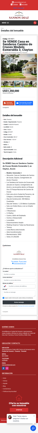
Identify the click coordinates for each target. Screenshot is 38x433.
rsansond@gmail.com (20, 263)
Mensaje (5, 289)
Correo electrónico (8, 277)
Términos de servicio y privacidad (26, 306)
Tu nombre (6, 271)
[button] (35, 55)
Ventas (5, 381)
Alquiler (5, 383)
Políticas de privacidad (9, 391)
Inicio (2, 28)
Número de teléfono (8, 283)
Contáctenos (7, 389)
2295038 (15, 4)
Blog (4, 386)
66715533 (24, 4)
